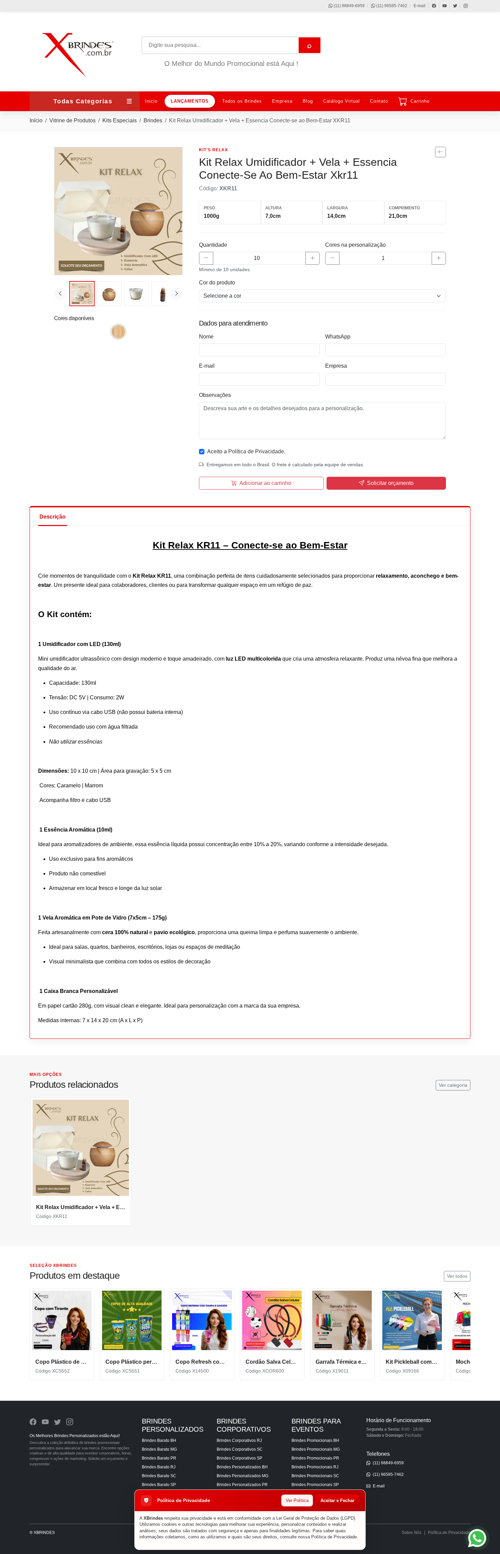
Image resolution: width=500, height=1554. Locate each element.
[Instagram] (462, 6)
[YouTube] (441, 6)
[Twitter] (452, 6)
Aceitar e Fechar (337, 1500)
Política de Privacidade (334, 1536)
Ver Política (297, 1500)
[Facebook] (431, 6)
